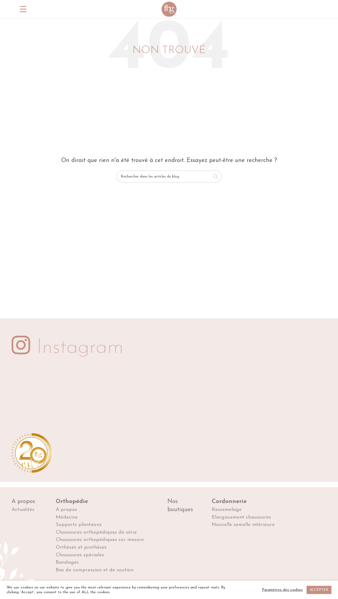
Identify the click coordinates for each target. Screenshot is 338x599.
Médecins (67, 517)
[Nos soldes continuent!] (90, 398)
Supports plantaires (79, 524)
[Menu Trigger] (23, 9)
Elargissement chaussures (241, 517)
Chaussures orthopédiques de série (96, 532)
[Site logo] (169, 9)
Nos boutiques (180, 506)
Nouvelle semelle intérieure (243, 524)
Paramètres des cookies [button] (282, 590)
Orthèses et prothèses (81, 547)
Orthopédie (72, 502)
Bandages (67, 562)
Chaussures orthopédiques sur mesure (100, 539)
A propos (23, 502)
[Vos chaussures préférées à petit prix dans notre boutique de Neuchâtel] (195, 398)
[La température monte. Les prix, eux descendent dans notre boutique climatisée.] (38, 398)
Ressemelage (227, 509)
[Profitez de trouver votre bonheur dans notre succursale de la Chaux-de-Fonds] (142, 398)
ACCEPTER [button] (319, 590)
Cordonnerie (229, 502)
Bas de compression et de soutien (94, 570)
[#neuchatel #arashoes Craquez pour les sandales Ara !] (300, 398)
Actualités (23, 509)
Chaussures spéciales (80, 555)
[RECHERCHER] (216, 176)
